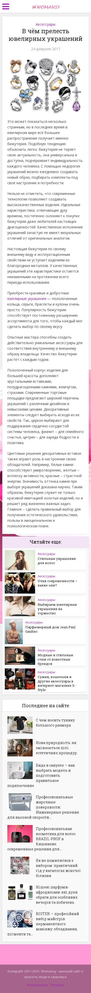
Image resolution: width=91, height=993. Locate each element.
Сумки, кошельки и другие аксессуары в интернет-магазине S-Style (57, 683)
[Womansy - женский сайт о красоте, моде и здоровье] (45, 5)
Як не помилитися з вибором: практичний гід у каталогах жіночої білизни (58, 868)
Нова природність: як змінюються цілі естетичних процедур (56, 747)
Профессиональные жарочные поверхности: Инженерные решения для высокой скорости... (43, 807)
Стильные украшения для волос (57, 560)
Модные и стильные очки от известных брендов (55, 659)
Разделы (57, 985)
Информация (37, 985)
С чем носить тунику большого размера (55, 723)
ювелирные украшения (26, 298)
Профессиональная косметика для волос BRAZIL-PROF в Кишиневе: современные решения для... (41, 838)
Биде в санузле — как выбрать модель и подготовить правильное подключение (41, 775)
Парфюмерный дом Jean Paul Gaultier (50, 629)
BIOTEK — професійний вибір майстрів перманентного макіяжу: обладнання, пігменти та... (43, 923)
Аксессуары (45, 24)
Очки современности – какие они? (57, 583)
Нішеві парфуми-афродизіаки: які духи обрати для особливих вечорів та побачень (57, 895)
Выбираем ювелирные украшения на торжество (57, 608)
